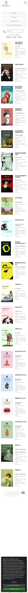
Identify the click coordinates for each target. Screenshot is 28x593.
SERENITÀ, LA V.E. (20, 398)
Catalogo (14, 13)
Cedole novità (14, 21)
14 (20, 492)
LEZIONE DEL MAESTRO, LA (19, 131)
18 (12, 495)
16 (6, 495)
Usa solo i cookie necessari (14, 585)
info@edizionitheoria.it (17, 571)
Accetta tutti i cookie (14, 589)
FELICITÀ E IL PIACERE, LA (19, 42)
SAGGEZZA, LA (19, 220)
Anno (14, 37)
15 (23, 492)
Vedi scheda (18, 57)
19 (15, 495)
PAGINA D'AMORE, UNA (20, 153)
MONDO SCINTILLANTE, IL (20, 242)
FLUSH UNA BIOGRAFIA (18, 87)
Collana (19, 37)
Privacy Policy (11, 578)
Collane (14, 17)
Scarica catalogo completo (14, 25)
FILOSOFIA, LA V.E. (20, 351)
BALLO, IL (18, 445)
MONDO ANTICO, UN (20, 263)
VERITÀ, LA (18, 329)
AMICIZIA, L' (18, 307)
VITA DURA (18, 198)
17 (9, 495)
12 (14, 492)
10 (8, 492)
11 (11, 492)
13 (17, 492)
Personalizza (14, 581)
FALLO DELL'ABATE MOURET (20, 176)
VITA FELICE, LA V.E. (21, 421)
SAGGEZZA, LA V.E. (20, 375)
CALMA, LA (18, 284)
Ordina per (8, 37)
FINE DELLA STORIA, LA (18, 109)
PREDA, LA (18, 470)
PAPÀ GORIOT (19, 64)
